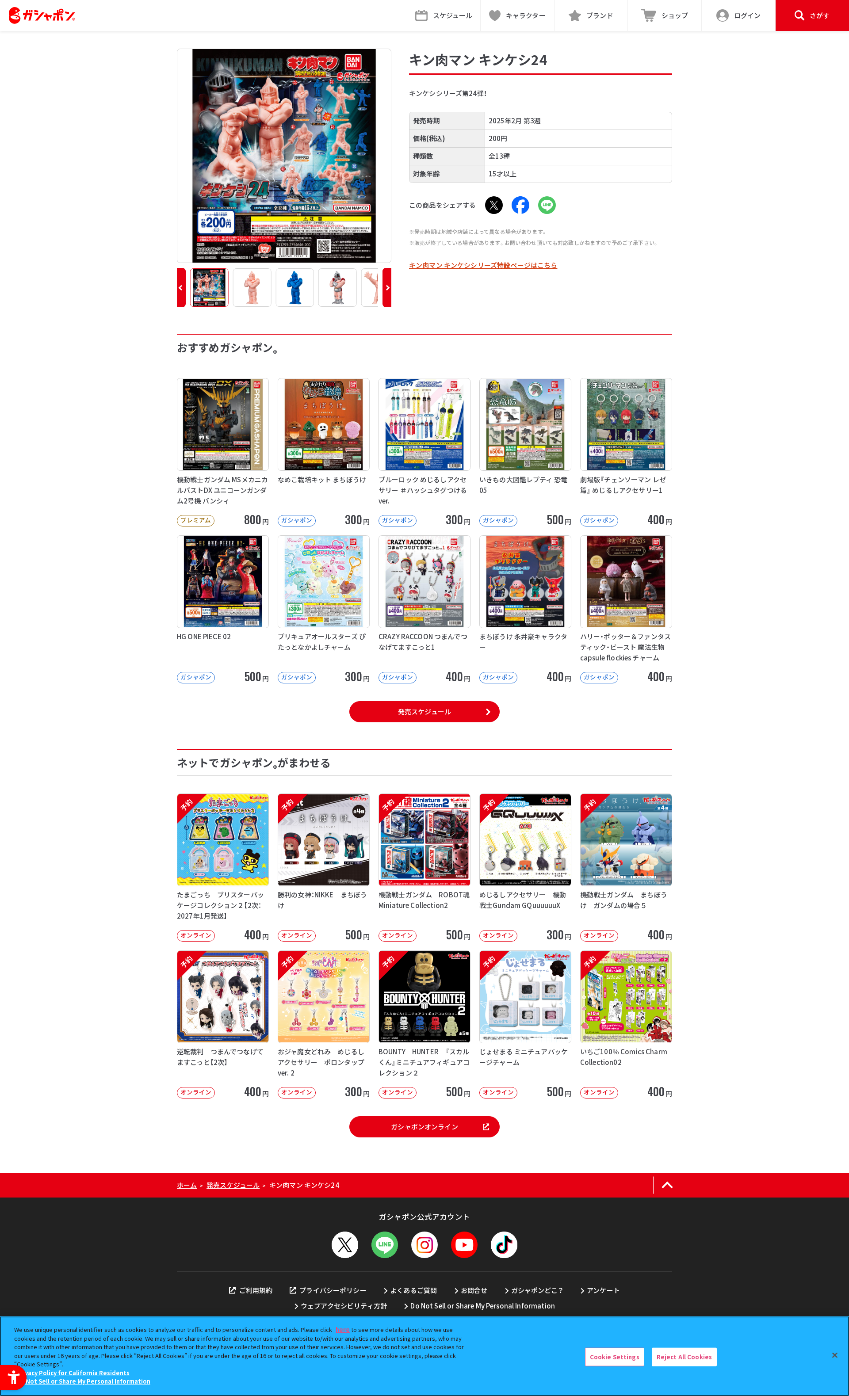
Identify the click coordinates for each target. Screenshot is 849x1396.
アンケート (603, 1290)
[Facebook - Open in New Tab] (520, 205)
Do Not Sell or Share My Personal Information (482, 1305)
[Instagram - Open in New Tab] (424, 1245)
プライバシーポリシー (333, 1290)
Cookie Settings (614, 1357)
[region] (424, 1356)
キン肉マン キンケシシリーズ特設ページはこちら (483, 265)
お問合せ (474, 1290)
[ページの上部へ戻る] (667, 1185)
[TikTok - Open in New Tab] (504, 1245)
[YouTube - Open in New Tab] (464, 1245)
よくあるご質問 (413, 1290)
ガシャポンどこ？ (537, 1290)
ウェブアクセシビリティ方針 (344, 1305)
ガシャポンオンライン (424, 1126)
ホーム (187, 1185)
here (343, 1329)
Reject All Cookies (684, 1357)
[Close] (835, 1355)
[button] (181, 287)
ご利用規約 (255, 1290)
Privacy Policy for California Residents (73, 1373)
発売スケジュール (424, 711)
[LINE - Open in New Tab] (547, 205)
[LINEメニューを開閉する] (384, 1245)
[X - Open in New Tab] (494, 205)
